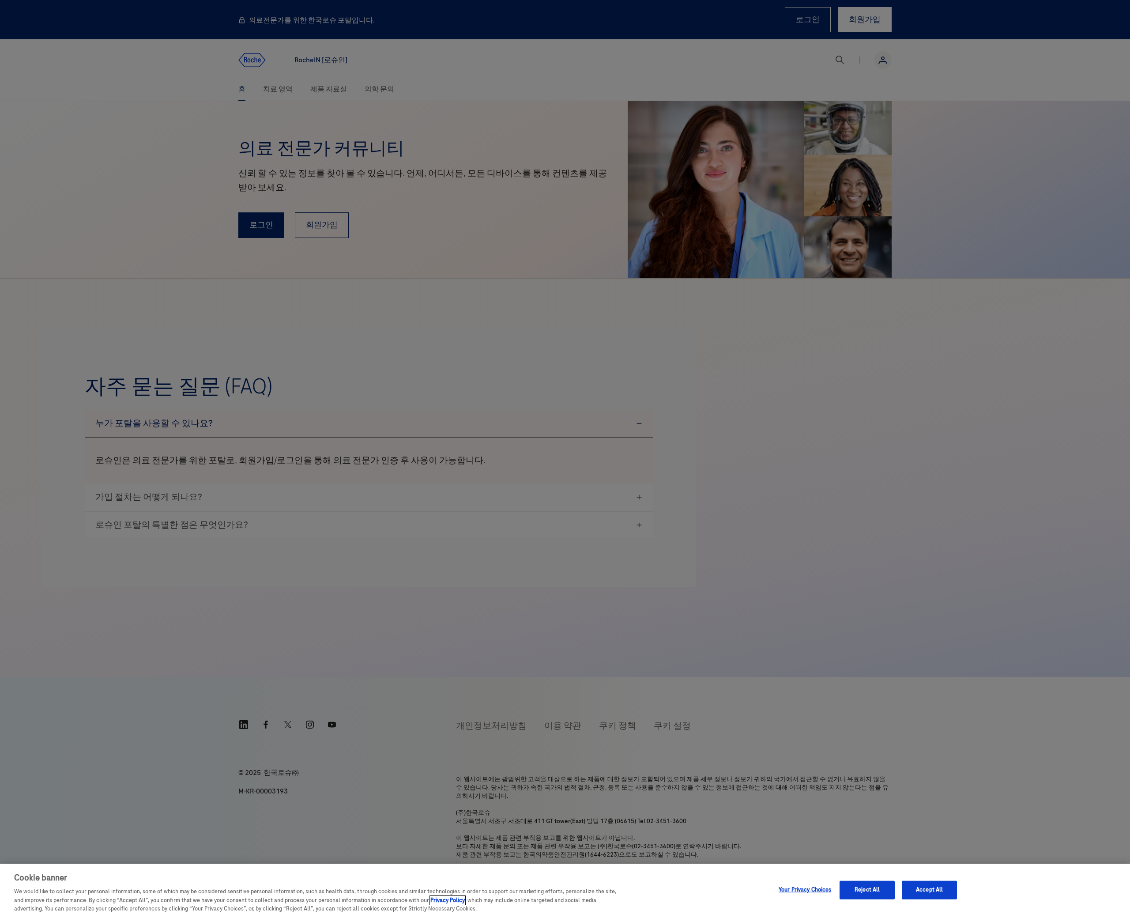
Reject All (867, 890)
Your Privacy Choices (805, 890)
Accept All (929, 890)
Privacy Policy (447, 900)
